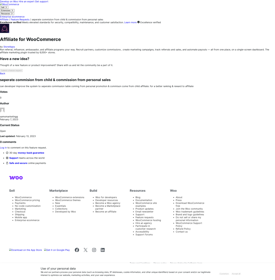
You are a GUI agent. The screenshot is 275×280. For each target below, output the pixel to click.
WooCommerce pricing (27, 200)
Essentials (60, 205)
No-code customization (28, 205)
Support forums (144, 234)
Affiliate (4, 19)
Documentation (143, 200)
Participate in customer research (145, 227)
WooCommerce (23, 197)
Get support (41, 1)
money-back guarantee (31, 152)
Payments (20, 203)
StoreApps (9, 46)
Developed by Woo (65, 211)
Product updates (144, 208)
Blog (137, 197)
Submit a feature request (11, 70)
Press (179, 200)
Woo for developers (106, 197)
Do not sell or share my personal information (188, 219)
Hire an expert (27, 1)
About (179, 197)
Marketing (20, 208)
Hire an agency (143, 223)
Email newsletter (144, 211)
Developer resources (106, 200)
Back (2, 73)
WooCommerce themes (67, 200)
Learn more (130, 22)
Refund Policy (183, 228)
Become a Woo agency (107, 203)
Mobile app (21, 217)
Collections (61, 208)
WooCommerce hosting (148, 220)
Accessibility (142, 231)
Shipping (19, 214)
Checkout (20, 211)
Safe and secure (18, 163)
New (57, 203)
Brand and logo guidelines (190, 214)
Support (13, 157)
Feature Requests (20, 19)
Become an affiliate (105, 211)
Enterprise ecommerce (27, 220)
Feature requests (144, 217)
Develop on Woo (9, 1)
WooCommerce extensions (69, 197)
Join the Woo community (189, 208)
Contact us (182, 231)
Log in (3, 147)
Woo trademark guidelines (190, 211)
